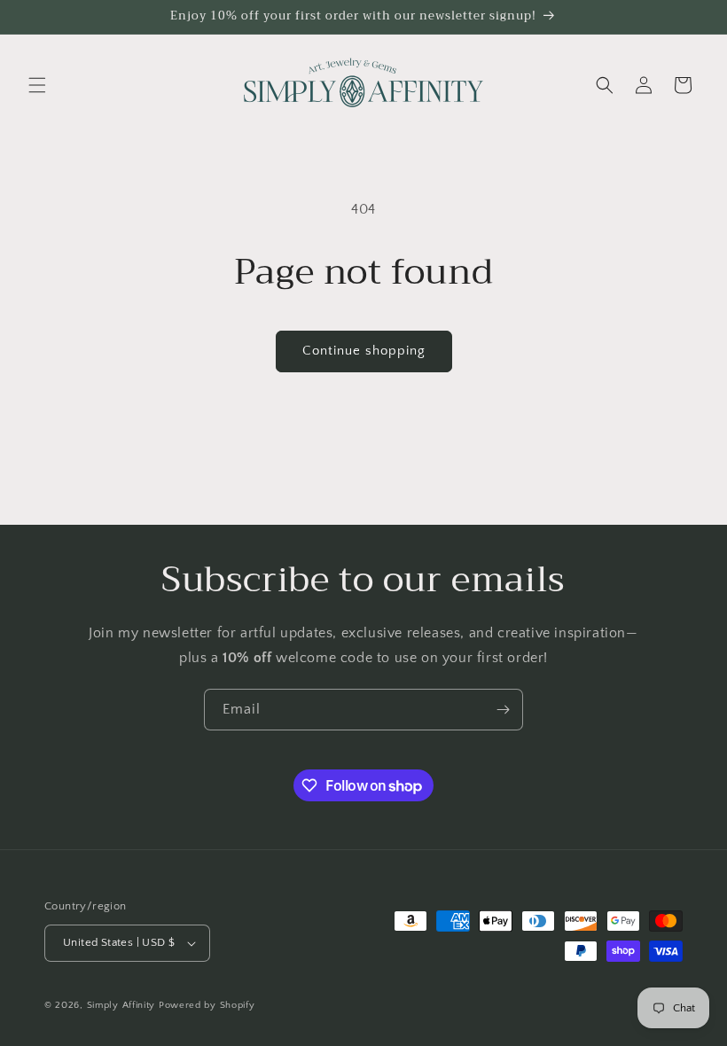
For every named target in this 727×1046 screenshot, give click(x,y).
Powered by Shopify (207, 1005)
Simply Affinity (121, 1005)
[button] (37, 85)
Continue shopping (364, 350)
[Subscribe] (502, 709)
